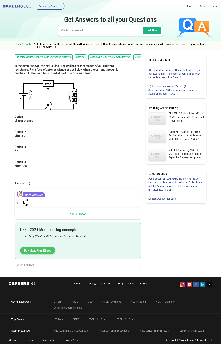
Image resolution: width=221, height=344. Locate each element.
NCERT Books (138, 301)
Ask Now (152, 30)
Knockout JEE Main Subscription (71, 330)
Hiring (92, 283)
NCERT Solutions (111, 301)
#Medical (80, 57)
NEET (76, 319)
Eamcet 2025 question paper (162, 198)
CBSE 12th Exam (125, 319)
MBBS (74, 301)
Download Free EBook (37, 250)
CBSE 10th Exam (97, 319)
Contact (144, 283)
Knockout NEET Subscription (115, 330)
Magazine (106, 283)
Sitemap (13, 340)
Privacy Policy (71, 340)
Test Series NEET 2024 (191, 330)
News (131, 283)
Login (215, 6)
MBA (90, 301)
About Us (78, 283)
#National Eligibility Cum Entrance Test (110, 57)
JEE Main (59, 319)
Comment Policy (50, 340)
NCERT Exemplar (165, 301)
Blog (120, 283)
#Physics (139, 57)
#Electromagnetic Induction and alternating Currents (44, 57)
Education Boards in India (68, 307)
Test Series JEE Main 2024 (154, 330)
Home (189, 6)
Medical (29, 44)
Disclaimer (29, 340)
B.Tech (58, 301)
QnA (202, 6)
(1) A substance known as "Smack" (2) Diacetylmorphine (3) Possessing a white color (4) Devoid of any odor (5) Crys (172, 90)
